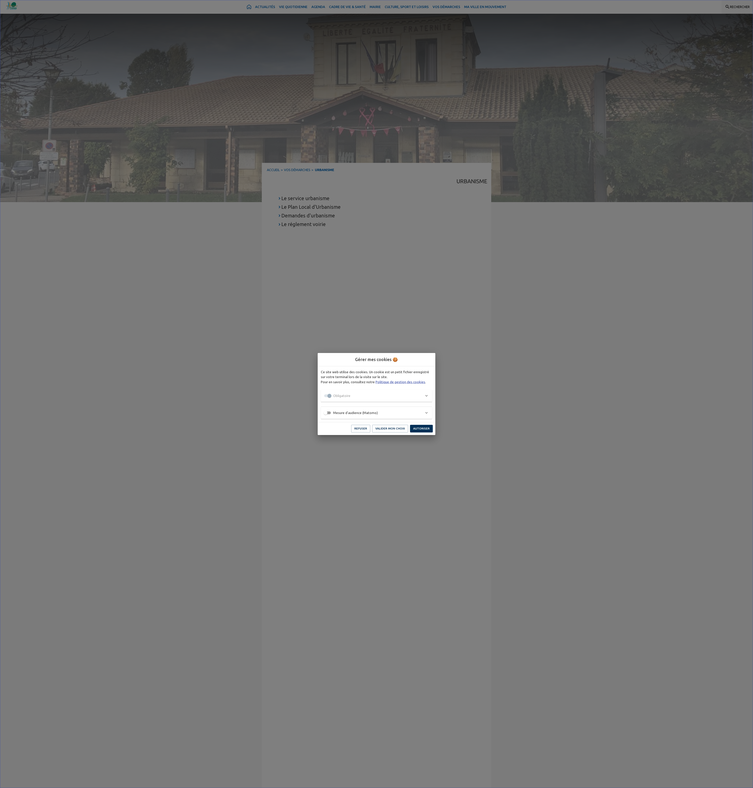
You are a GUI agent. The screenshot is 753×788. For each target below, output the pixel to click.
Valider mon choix (390, 428)
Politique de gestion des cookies (400, 382)
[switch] (325, 413)
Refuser (360, 428)
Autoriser (421, 428)
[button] (376, 396)
